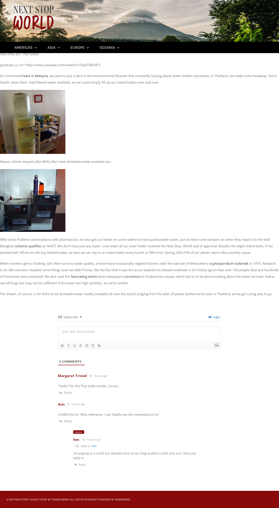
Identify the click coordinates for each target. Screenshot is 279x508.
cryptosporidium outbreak (228, 263)
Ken (76, 439)
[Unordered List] (93, 345)
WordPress (122, 499)
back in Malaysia (35, 76)
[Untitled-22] (33, 6)
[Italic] (68, 345)
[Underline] (74, 345)
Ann (94, 446)
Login (216, 317)
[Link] (99, 345)
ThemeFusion (59, 499)
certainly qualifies (28, 246)
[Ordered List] (87, 345)
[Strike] (81, 345)
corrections (132, 276)
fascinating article (84, 276)
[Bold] (62, 345)
